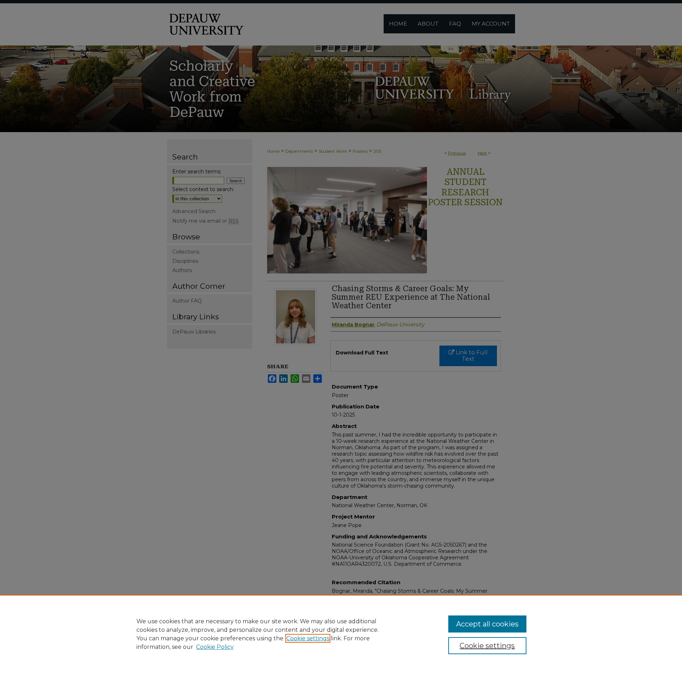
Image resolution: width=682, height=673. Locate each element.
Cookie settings (307, 638)
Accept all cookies (487, 624)
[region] (341, 634)
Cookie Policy (215, 647)
